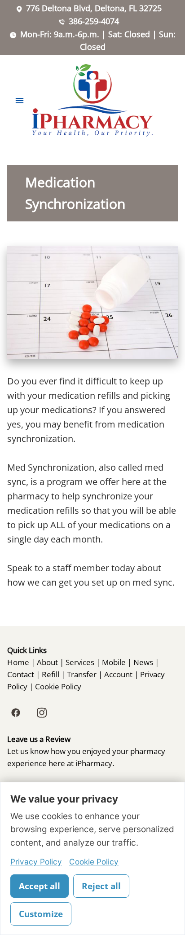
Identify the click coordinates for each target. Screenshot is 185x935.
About (47, 662)
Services (80, 662)
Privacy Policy (36, 861)
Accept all (39, 886)
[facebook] (15, 712)
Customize (41, 914)
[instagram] (41, 712)
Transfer (82, 674)
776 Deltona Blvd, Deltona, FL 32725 (94, 8)
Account (118, 674)
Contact (20, 674)
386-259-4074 (94, 21)
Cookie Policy (58, 686)
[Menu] (19, 100)
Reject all (101, 886)
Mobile (114, 662)
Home (18, 662)
